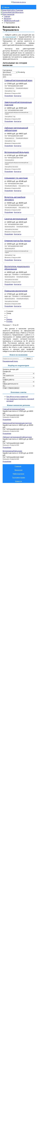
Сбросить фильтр (14, 388)
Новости (18, 481)
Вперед (9, 319)
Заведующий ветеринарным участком (17, 423)
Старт (5, 388)
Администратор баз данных (17, 240)
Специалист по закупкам (16, 178)
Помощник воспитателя (15, 290)
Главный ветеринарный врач (18, 80)
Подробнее (8, 96)
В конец (9, 321)
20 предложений (9, 37)
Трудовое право (18, 477)
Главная (18, 466)
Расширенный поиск (10, 361)
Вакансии (18, 470)
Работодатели (18, 474)
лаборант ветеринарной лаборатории (16, 129)
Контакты (17, 96)
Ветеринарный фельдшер (16, 152)
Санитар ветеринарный (15, 218)
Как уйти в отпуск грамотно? (17, 397)
